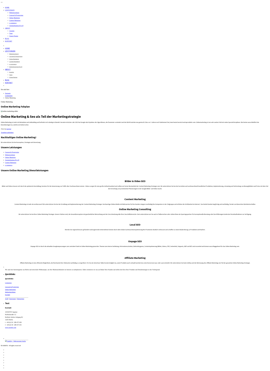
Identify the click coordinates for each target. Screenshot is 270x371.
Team (11, 33)
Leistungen (8, 96)
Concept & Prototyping (16, 15)
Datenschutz (20, 299)
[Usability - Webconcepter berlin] (15, 341)
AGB (6, 299)
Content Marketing (14, 20)
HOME (7, 7)
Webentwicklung (14, 13)
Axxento (11, 31)
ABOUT (7, 28)
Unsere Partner (13, 36)
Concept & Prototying (12, 287)
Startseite (8, 93)
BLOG (7, 38)
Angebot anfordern (7, 132)
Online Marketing (14, 18)
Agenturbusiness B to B (16, 25)
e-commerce (13, 23)
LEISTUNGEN (9, 10)
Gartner (8, 129)
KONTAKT (8, 41)
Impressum (12, 299)
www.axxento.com (10, 327)
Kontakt (7, 295)
